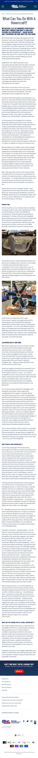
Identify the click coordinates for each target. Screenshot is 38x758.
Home (3, 13)
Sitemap (4, 690)
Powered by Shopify (6, 727)
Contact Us (19, 671)
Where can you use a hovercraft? (11, 703)
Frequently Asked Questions (10, 697)
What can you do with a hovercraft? (12, 700)
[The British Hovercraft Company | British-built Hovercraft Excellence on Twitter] (28, 721)
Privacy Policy (6, 681)
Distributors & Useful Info (9, 706)
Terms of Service (6, 687)
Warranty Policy (6, 684)
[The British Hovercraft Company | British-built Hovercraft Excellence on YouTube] (35, 723)
